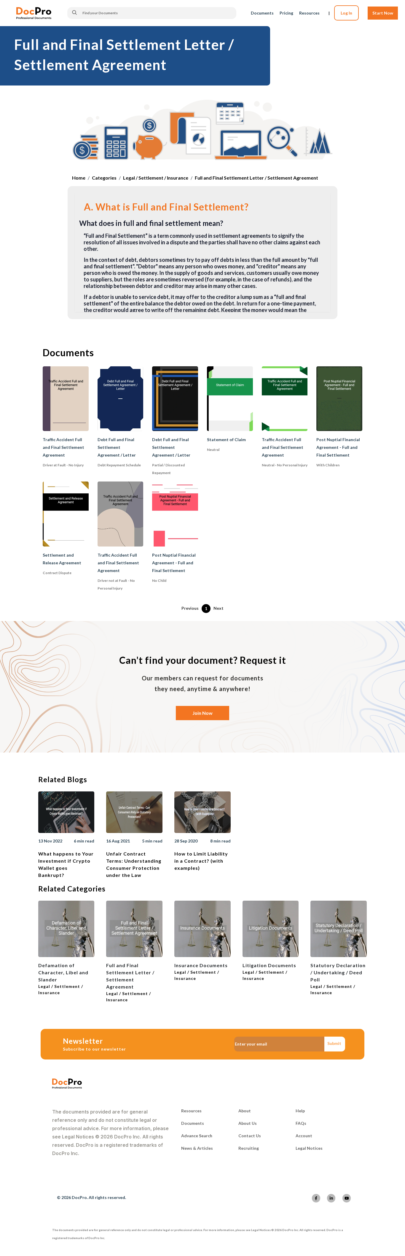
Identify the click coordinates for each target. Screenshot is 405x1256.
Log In (346, 12)
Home (78, 177)
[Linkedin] (331, 1198)
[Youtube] (346, 1198)
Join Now (202, 713)
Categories (104, 177)
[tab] (202, 208)
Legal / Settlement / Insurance (155, 177)
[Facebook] (316, 1198)
